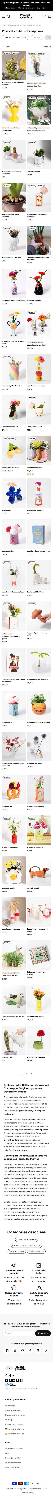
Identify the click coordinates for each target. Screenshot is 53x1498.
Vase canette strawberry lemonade (37, 216)
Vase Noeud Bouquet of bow (13, 592)
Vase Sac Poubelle (34, 301)
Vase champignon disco (36, 345)
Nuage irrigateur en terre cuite (37, 634)
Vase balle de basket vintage (38, 722)
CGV (45, 1489)
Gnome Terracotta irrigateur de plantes (38, 259)
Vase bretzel (7, 806)
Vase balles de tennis (35, 1017)
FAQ (7, 1453)
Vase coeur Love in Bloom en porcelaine (13, 764)
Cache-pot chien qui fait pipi (13, 1017)
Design (37, 37)
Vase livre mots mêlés (35, 806)
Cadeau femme (36, 1251)
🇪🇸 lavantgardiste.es (14, 1434)
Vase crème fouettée (35, 510)
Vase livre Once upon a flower (38, 551)
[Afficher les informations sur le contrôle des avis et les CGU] (36, 1388)
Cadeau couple (17, 1251)
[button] (3, 16)
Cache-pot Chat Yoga (35, 592)
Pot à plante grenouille (36, 1057)
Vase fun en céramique (36, 386)
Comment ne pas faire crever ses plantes (13, 680)
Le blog (8, 1420)
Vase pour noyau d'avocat (37, 679)
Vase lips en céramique (11, 929)
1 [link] (21, 1073)
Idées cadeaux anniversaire (26, 1245)
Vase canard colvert (10, 427)
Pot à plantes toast (34, 427)
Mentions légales (28, 1492)
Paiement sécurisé (13, 1463)
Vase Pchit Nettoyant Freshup (13, 301)
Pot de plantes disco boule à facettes (13, 83)
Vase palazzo (7, 722)
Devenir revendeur (13, 1410)
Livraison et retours (13, 1449)
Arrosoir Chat (7, 1057)
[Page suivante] (31, 1073)
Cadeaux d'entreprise (15, 1415)
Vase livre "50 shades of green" (11, 637)
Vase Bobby (6, 510)
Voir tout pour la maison (15, 37)
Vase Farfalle (7, 131)
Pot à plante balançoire (36, 131)
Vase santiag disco (34, 86)
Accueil (4, 25)
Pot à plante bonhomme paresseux (11, 173)
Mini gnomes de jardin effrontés (10, 216)
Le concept (10, 1406)
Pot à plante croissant (10, 468)
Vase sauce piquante (10, 847)
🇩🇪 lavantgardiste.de (14, 1429)
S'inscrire (43, 1333)
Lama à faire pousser (10, 976)
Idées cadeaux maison (14, 25)
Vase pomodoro (8, 551)
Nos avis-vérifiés (12, 1458)
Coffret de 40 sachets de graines (36, 973)
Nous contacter (12, 1467)
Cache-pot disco (33, 172)
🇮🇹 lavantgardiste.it (14, 1424)
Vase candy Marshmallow (12, 386)
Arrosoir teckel (33, 888)
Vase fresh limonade (35, 847)
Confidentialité (35, 1489)
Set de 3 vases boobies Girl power (37, 930)
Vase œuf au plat (8, 888)
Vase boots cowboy (34, 468)
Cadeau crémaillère (26, 1239)
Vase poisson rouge (34, 763)
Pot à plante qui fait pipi (11, 258)
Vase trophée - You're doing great (13, 342)
